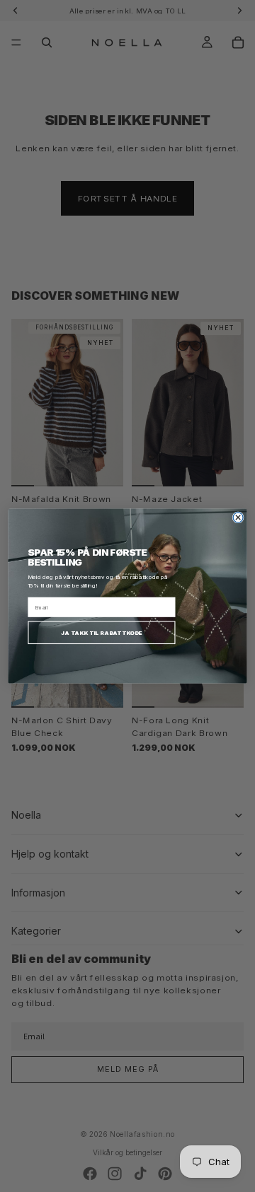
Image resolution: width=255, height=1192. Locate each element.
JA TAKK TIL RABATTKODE (101, 632)
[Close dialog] (238, 517)
